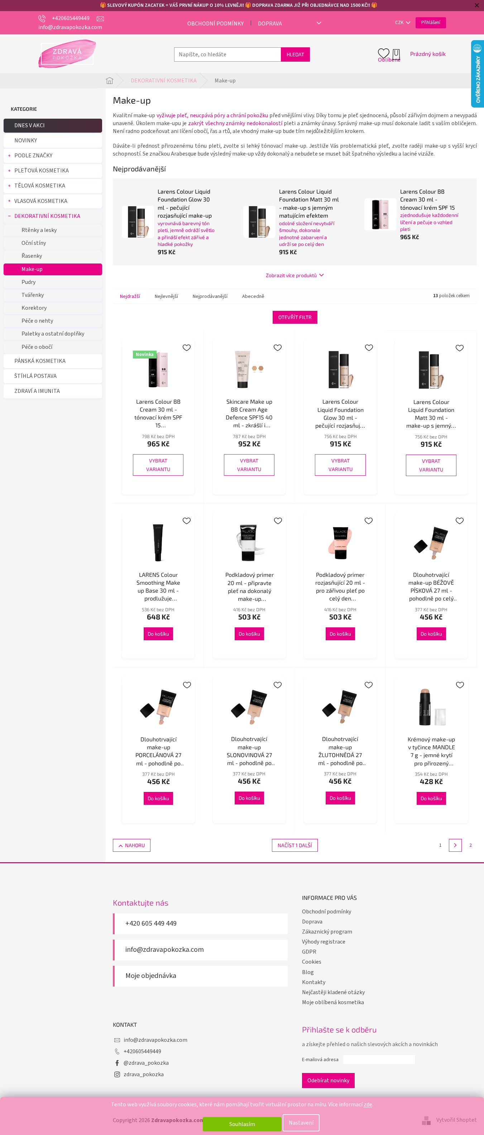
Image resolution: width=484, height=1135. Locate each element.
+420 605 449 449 (151, 924)
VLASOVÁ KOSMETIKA (40, 201)
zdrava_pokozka (144, 1074)
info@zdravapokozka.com (164, 950)
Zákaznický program (327, 932)
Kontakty (313, 982)
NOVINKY (25, 140)
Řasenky (31, 256)
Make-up (32, 269)
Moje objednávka (150, 976)
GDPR (309, 952)
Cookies (311, 962)
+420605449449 (142, 1051)
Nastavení (301, 1123)
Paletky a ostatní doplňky (52, 334)
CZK (399, 22)
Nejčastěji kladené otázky (333, 992)
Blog (308, 972)
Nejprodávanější (210, 296)
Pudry (28, 282)
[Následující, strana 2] (455, 845)
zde (368, 1104)
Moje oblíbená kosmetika (333, 1002)
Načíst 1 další (295, 845)
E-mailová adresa (320, 1059)
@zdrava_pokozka (146, 1063)
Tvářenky (32, 295)
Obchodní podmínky (215, 24)
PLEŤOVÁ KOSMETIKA (41, 171)
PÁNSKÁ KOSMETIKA (40, 361)
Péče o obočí (36, 347)
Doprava (270, 24)
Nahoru (135, 845)
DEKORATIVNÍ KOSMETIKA (47, 216)
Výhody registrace (323, 942)
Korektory (34, 308)
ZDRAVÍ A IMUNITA (37, 391)
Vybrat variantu (158, 464)
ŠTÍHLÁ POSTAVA (35, 376)
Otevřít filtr (295, 317)
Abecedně (253, 296)
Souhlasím (242, 1124)
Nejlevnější (166, 296)
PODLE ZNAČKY (33, 156)
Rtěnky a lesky (39, 230)
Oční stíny (33, 243)
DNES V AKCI (29, 125)
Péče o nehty (37, 321)
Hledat (295, 54)
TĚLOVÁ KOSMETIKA (39, 186)
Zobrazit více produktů (291, 275)
